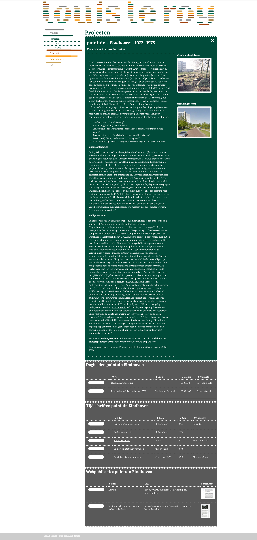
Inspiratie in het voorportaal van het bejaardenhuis (123, 507)
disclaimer (68, 535)
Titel (116, 376)
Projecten (55, 38)
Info (52, 65)
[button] (81, 38)
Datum (187, 376)
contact (47, 535)
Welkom (54, 32)
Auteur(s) (204, 376)
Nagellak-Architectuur (122, 382)
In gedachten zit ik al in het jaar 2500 (128, 391)
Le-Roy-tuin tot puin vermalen (129, 448)
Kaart (58, 47)
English (77, 535)
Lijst (57, 43)
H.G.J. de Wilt (119, 307)
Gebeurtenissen (58, 59)
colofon (54, 535)
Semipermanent (122, 440)
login (61, 535)
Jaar (183, 417)
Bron (160, 376)
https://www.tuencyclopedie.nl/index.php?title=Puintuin (117, 346)
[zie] (96, 382)
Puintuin (112, 489)
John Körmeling (157, 87)
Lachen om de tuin (123, 432)
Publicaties (55, 53)
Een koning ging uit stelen (126, 423)
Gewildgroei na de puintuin (127, 457)
